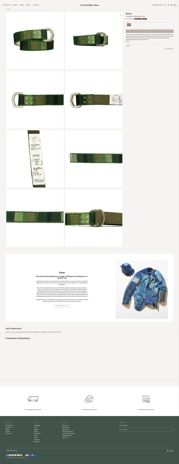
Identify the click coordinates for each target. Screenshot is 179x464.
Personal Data (65, 427)
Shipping (36, 429)
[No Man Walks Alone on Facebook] (168, 451)
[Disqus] (89, 359)
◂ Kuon (8, 9)
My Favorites (65, 429)
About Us (64, 437)
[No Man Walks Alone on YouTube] (172, 451)
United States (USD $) (157, 5)
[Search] (165, 5)
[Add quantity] (120, 15)
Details (127, 41)
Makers (22, 5)
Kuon (129, 13)
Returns (36, 431)
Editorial (28, 5)
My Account (65, 425)
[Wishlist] (168, 5)
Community (36, 5)
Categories (15, 5)
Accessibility (37, 425)
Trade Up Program (66, 435)
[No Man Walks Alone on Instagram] (170, 451)
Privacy (36, 435)
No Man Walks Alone (22, 457)
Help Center (37, 441)
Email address (124, 428)
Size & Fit (128, 45)
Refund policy (37, 433)
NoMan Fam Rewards (67, 431)
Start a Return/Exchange (68, 433)
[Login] (171, 5)
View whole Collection (62, 305)
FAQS (35, 427)
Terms (35, 437)
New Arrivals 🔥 (7, 5)
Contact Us (36, 439)
